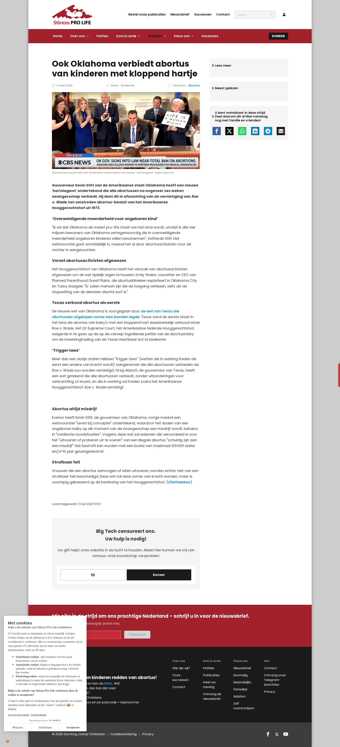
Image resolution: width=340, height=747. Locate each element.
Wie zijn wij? (181, 668)
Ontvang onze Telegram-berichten (275, 680)
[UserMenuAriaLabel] (284, 14)
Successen (203, 14)
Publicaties (211, 675)
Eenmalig (240, 675)
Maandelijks (242, 682)
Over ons (77, 36)
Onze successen (180, 677)
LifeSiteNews (179, 482)
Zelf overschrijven (243, 705)
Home (57, 36)
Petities (102, 36)
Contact (223, 14)
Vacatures (209, 36)
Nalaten (239, 696)
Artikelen (155, 36)
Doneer (278, 36)
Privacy (269, 691)
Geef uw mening (209, 684)
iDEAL (108, 683)
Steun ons (182, 36)
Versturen (137, 634)
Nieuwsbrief (179, 14)
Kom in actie (126, 36)
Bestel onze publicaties (147, 14)
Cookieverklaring (123, 734)
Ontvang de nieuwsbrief (212, 696)
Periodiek (240, 689)
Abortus (194, 85)
